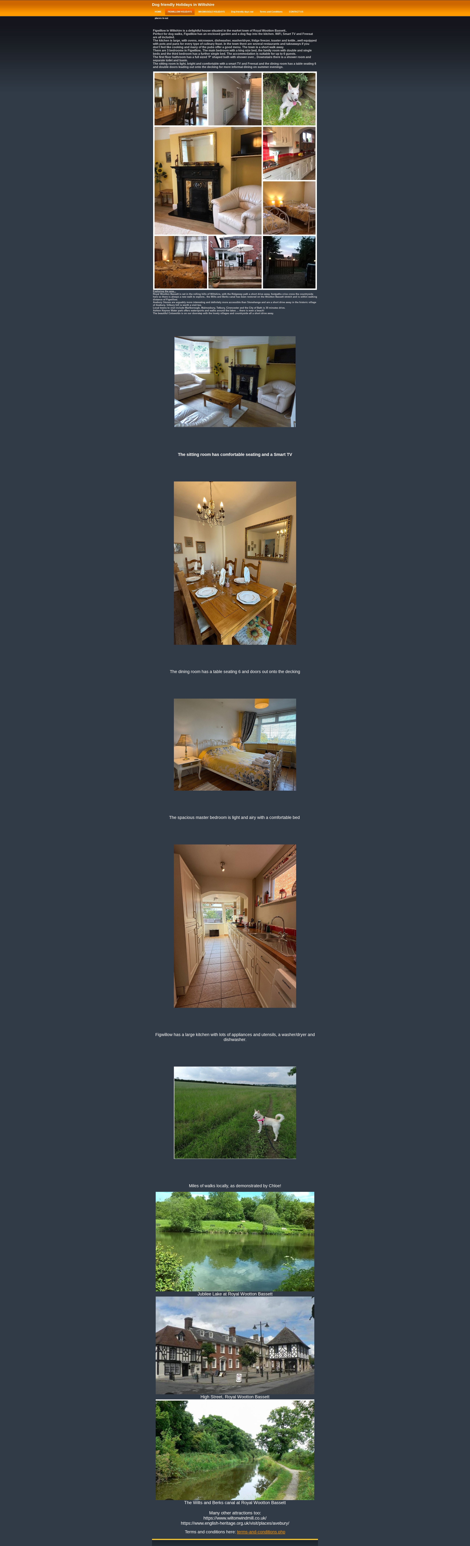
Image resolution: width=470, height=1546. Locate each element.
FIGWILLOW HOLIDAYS (180, 11)
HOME (158, 11)
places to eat (161, 18)
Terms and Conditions (271, 11)
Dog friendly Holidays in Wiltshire (183, 4)
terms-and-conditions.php (261, 1531)
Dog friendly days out (242, 11)
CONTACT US (296, 11)
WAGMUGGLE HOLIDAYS (211, 11)
